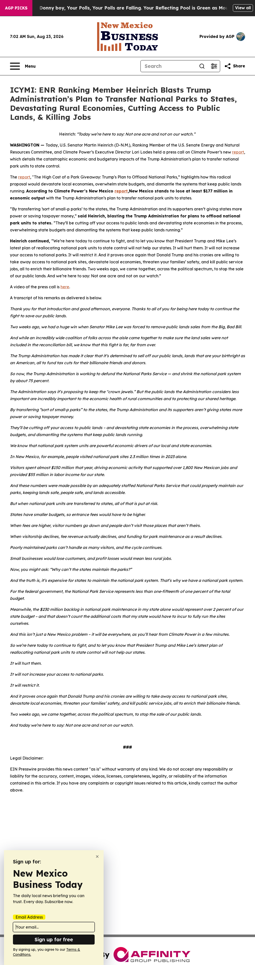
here (65, 286)
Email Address (29, 917)
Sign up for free (54, 939)
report (238, 152)
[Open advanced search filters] (214, 66)
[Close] (97, 856)
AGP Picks (16, 7)
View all (243, 7)
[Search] (202, 66)
